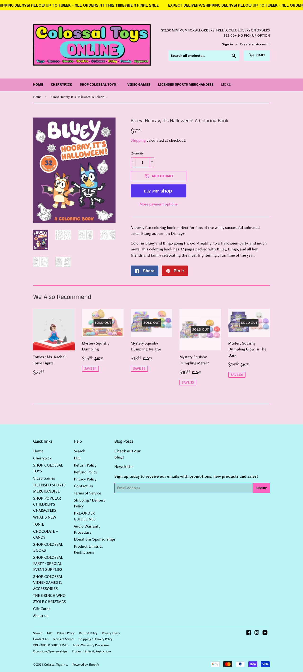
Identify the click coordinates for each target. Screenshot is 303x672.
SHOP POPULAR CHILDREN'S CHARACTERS (47, 504)
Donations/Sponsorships (95, 539)
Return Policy (85, 465)
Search (79, 451)
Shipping (138, 140)
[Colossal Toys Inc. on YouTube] (265, 633)
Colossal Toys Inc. (56, 664)
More (226, 85)
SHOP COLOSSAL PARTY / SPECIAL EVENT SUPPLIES (48, 563)
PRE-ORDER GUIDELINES (50, 645)
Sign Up (261, 488)
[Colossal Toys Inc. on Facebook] (248, 633)
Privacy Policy (85, 479)
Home (38, 85)
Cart (260, 55)
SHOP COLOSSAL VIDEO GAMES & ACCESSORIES (48, 582)
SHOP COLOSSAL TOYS (98, 85)
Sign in (227, 44)
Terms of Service (87, 493)
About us (40, 615)
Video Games (138, 85)
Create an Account (255, 44)
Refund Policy (85, 472)
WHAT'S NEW (44, 517)
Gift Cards (41, 609)
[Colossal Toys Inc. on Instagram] (256, 633)
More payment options (158, 204)
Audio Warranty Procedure (91, 645)
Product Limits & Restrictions (91, 651)
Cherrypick (61, 85)
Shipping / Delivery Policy (95, 639)
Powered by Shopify (85, 664)
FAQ (77, 458)
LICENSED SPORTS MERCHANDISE (185, 85)
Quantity (137, 153)
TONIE (38, 524)
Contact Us (83, 486)
